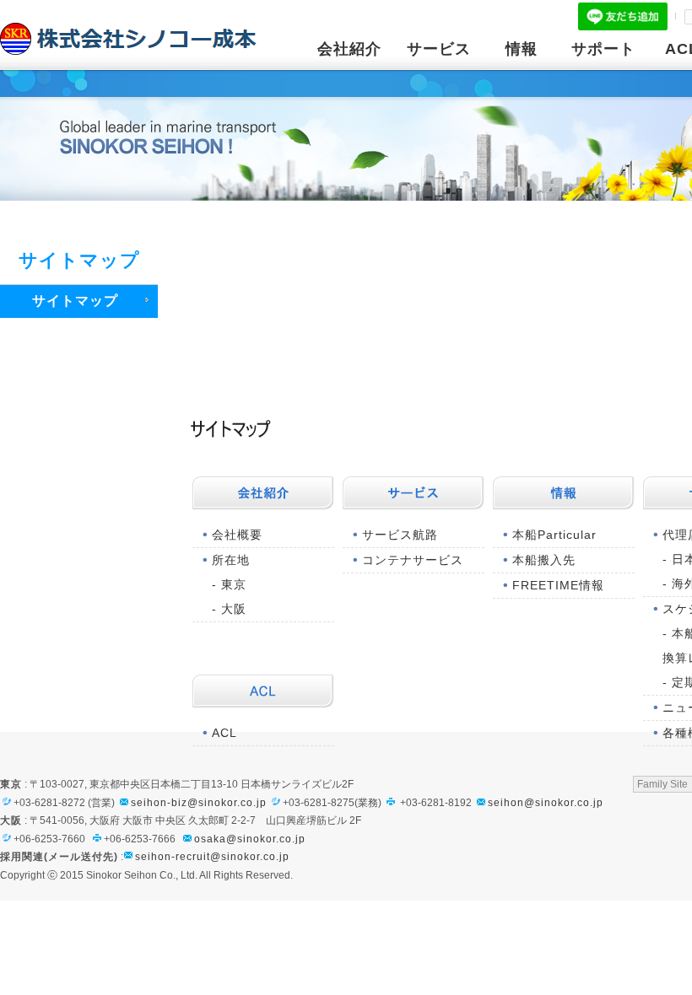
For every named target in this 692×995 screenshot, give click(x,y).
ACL (224, 733)
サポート (603, 48)
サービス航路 (400, 534)
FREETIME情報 (558, 585)
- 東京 (229, 584)
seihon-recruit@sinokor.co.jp (212, 857)
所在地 (231, 560)
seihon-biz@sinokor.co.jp (199, 803)
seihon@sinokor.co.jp (545, 803)
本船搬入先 (544, 560)
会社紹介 (349, 48)
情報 (521, 48)
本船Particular (554, 534)
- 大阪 (229, 609)
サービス (439, 48)
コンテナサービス (412, 560)
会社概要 (237, 534)
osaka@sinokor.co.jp (249, 839)
